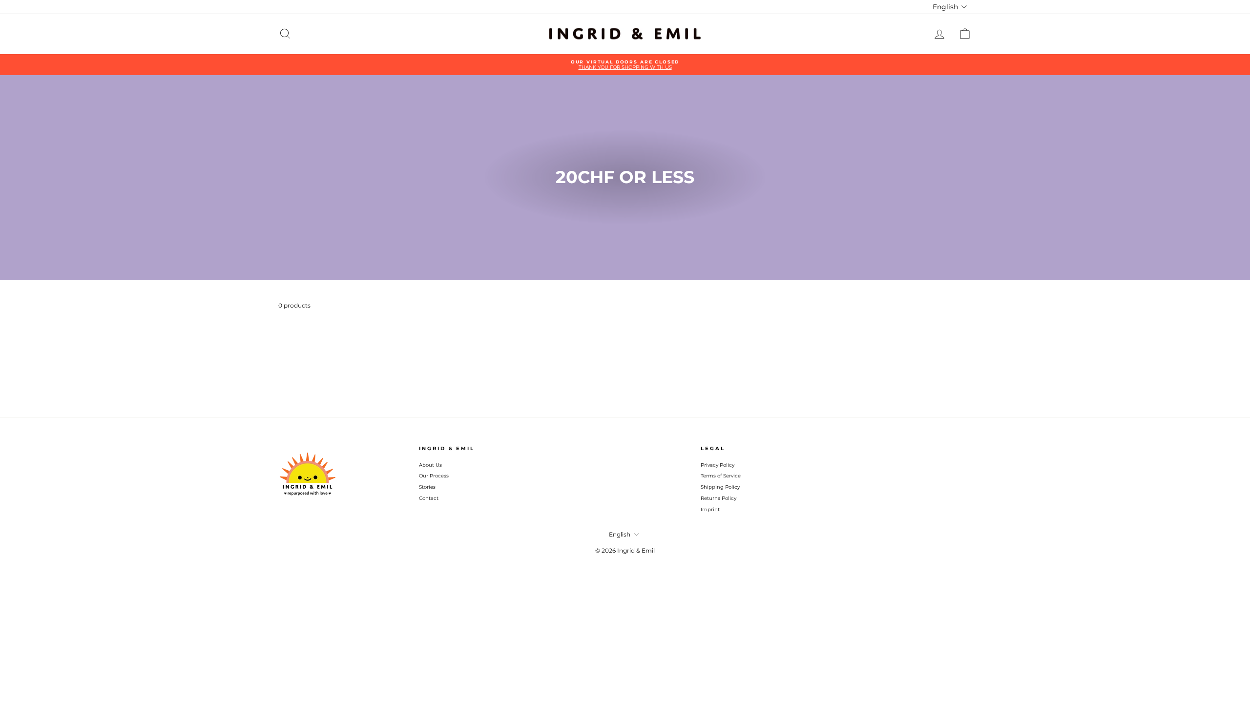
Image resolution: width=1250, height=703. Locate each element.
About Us (430, 465)
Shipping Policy (720, 487)
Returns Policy (718, 498)
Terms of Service (721, 476)
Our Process (434, 476)
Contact (428, 498)
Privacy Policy (717, 465)
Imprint (710, 509)
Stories (427, 487)
